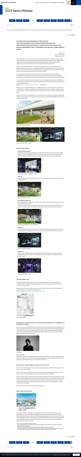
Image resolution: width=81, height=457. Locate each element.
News (41, 2)
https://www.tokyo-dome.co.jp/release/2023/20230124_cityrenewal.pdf (30, 291)
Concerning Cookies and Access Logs (61, 454)
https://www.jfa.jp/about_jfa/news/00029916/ (30, 84)
